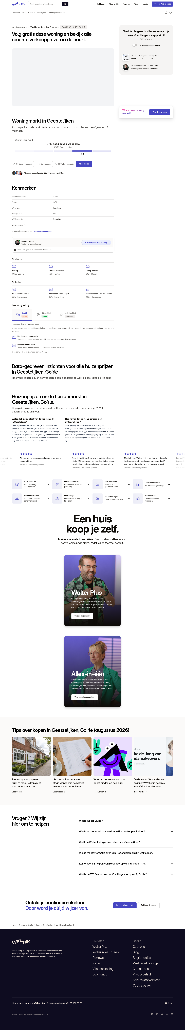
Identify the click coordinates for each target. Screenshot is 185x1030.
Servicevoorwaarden (146, 980)
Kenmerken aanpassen (43, 231)
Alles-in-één (114, 4)
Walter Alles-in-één (105, 952)
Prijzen (136, 4)
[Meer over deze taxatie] (84, 27)
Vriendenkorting (102, 969)
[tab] (22, 315)
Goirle (30, 13)
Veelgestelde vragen (146, 963)
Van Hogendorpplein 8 (58, 13)
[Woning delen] (166, 12)
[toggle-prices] (135, 45)
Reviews (126, 4)
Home (14, 925)
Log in (145, 4)
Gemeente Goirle (19, 13)
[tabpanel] (63, 336)
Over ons (139, 947)
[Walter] (18, 4)
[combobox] (48, 4)
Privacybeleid (142, 974)
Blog (136, 952)
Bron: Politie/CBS (28, 352)
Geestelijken (41, 13)
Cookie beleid (142, 985)
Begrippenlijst (142, 958)
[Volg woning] (170, 12)
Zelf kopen (101, 4)
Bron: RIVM (16, 352)
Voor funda (99, 974)
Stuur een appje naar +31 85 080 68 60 (64, 1003)
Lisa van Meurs (152, 69)
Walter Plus (99, 947)
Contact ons (141, 969)
